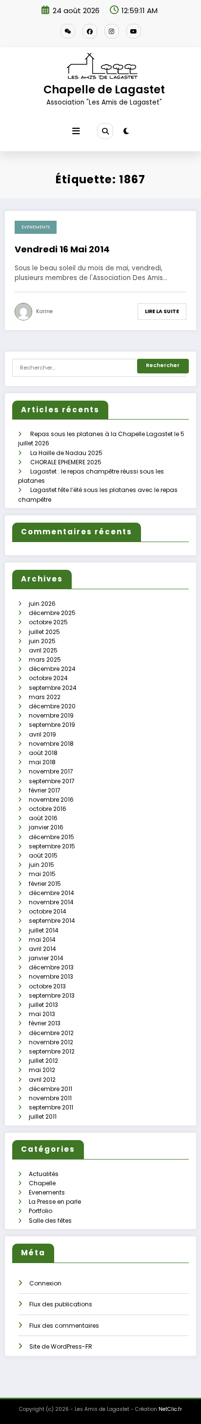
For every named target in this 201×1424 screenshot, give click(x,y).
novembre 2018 (51, 743)
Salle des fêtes (50, 1220)
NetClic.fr (170, 1409)
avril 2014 (42, 949)
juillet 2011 (43, 1116)
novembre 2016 (51, 799)
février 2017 (44, 790)
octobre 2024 (48, 678)
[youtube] (133, 31)
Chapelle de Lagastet (104, 89)
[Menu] (76, 131)
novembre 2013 (51, 976)
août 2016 (43, 818)
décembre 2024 (52, 669)
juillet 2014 (44, 930)
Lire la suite (162, 311)
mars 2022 (44, 697)
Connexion (45, 1283)
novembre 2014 (51, 902)
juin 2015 (41, 865)
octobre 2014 (47, 911)
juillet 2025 (44, 632)
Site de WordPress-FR (60, 1346)
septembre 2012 (52, 1051)
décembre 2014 (51, 893)
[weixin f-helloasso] (67, 31)
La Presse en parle (55, 1201)
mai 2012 (42, 1070)
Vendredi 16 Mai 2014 (62, 249)
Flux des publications (60, 1304)
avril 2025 (43, 650)
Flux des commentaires (64, 1325)
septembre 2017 (52, 781)
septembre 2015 (52, 846)
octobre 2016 (47, 809)
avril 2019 (42, 734)
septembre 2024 (53, 688)
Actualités (44, 1174)
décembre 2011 (50, 1089)
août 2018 (43, 753)
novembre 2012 (51, 1042)
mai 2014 (42, 939)
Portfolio (40, 1211)
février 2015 (45, 883)
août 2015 (43, 855)
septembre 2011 (51, 1107)
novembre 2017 (51, 771)
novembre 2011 (50, 1098)
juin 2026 (42, 603)
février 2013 (44, 1023)
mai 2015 (42, 874)
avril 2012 (42, 1079)
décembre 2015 (51, 837)
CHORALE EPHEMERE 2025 (65, 462)
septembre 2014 (52, 920)
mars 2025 (45, 659)
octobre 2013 (47, 986)
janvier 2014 (46, 958)
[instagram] (111, 31)
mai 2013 (42, 1014)
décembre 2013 (51, 967)
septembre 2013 (52, 995)
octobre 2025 (48, 622)
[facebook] (89, 31)
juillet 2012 (43, 1060)
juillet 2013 (43, 1005)
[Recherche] (105, 131)
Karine (44, 311)
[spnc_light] (126, 131)
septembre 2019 (52, 725)
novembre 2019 (51, 715)
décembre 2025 (52, 613)
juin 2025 (42, 641)
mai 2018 (42, 762)
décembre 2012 (51, 1033)
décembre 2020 (52, 706)
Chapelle (42, 1183)
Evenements (35, 227)
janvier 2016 (46, 827)
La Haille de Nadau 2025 (66, 453)
